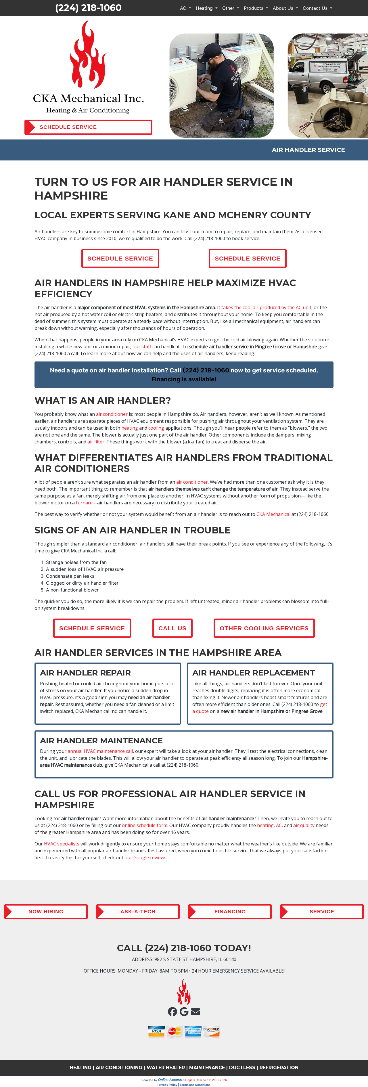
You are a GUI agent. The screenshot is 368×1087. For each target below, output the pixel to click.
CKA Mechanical (273, 514)
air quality (304, 825)
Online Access (170, 1080)
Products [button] (254, 8)
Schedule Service (120, 258)
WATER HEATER (166, 1067)
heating (129, 428)
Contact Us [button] (316, 8)
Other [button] (229, 8)
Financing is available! (184, 379)
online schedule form (144, 825)
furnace (84, 503)
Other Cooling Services (264, 628)
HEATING (80, 1067)
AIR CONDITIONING (119, 1067)
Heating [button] (205, 8)
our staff (142, 346)
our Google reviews (145, 857)
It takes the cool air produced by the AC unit (264, 307)
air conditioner (112, 414)
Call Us (172, 628)
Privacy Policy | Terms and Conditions (184, 1084)
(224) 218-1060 (88, 7)
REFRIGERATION (279, 1067)
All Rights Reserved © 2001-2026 (205, 1080)
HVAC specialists (61, 844)
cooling (156, 428)
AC (279, 825)
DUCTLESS (242, 1067)
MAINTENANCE (207, 1067)
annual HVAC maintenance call (100, 751)
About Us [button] (284, 8)
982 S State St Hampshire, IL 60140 (195, 959)
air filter (95, 442)
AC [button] (184, 8)
